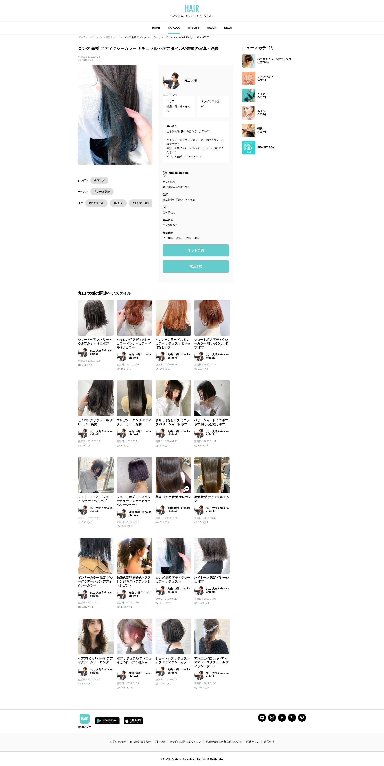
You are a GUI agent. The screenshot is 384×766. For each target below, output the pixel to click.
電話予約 (195, 266)
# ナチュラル (102, 191)
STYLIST (193, 27)
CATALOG (174, 27)
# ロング (99, 180)
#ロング (118, 202)
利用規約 (160, 741)
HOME (156, 27)
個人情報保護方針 (140, 741)
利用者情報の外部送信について (224, 741)
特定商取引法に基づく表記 (185, 741)
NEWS (228, 27)
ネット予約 (196, 250)
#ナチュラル (96, 202)
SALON (211, 27)
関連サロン (252, 741)
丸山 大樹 (191, 80)
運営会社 (269, 741)
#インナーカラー (142, 202)
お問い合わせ (118, 741)
